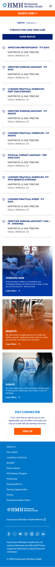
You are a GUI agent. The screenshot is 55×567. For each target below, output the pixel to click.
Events (10, 495)
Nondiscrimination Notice (19, 500)
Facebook (9, 534)
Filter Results (27, 36)
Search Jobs (26, 13)
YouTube (20, 534)
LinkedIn (43, 534)
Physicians (12, 479)
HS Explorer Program (17, 473)
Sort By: (21, 22)
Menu (51, 6)
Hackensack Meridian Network (24, 519)
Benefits (10, 463)
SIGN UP (27, 431)
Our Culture (12, 452)
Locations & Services (17, 457)
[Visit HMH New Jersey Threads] (32, 534)
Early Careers (13, 468)
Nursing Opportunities (17, 489)
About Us (11, 447)
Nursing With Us (14, 484)
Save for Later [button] (3, 47)
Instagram (26, 534)
